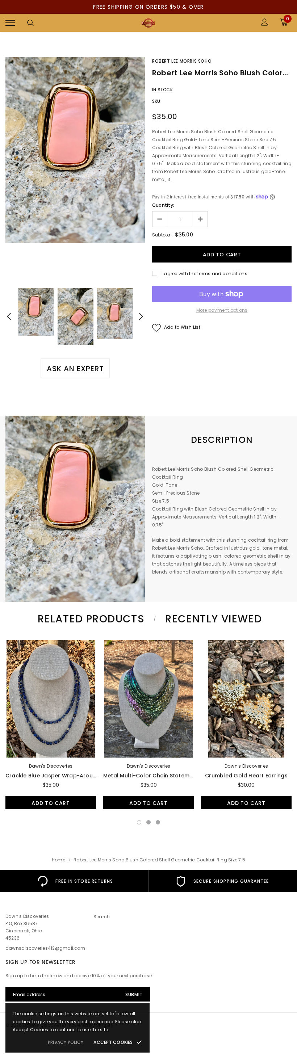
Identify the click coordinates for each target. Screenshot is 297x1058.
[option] (75, 150)
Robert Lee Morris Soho (182, 61)
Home (58, 860)
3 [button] (158, 822)
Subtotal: (162, 235)
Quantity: (163, 205)
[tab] (90, 619)
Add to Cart (51, 803)
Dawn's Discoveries (50, 766)
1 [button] (139, 822)
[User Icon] (264, 23)
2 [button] (148, 822)
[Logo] (148, 23)
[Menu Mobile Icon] (10, 23)
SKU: (157, 101)
